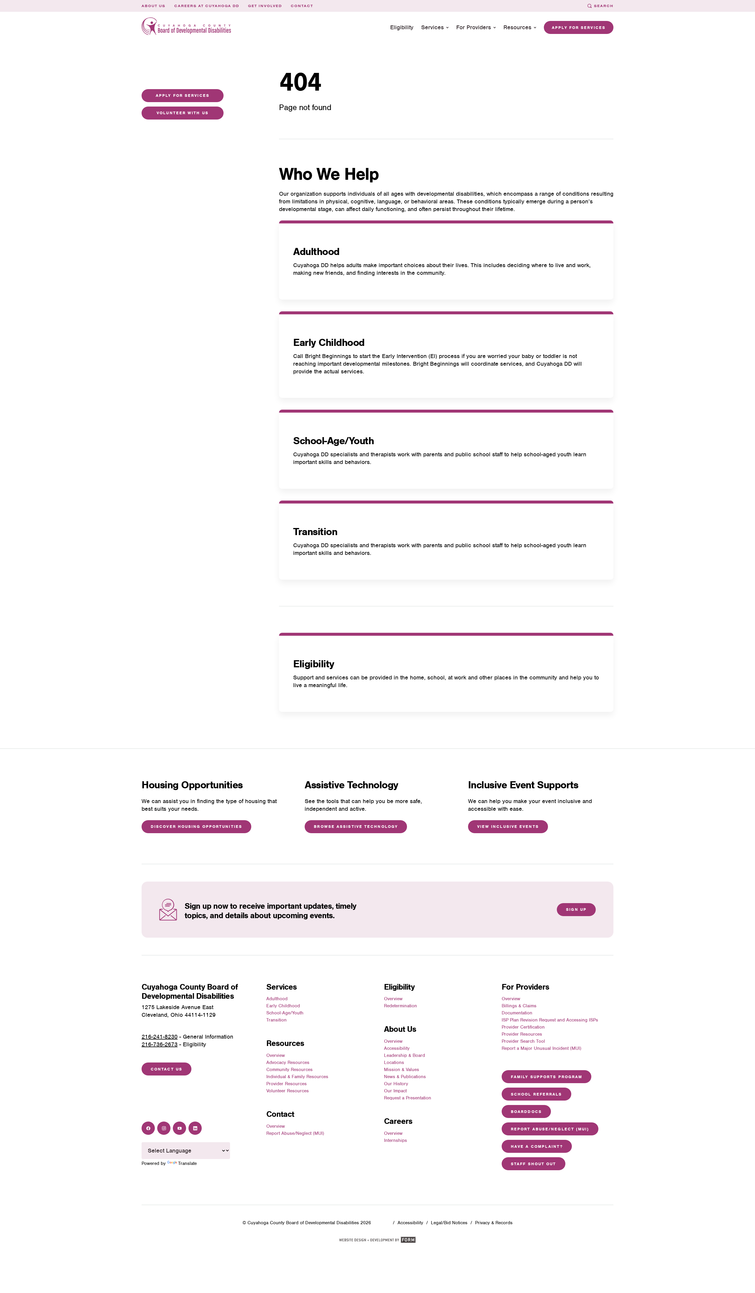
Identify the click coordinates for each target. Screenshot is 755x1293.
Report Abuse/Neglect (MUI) (295, 1133)
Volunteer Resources (287, 1091)
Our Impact (395, 1091)
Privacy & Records (494, 1223)
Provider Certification (523, 1027)
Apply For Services (182, 95)
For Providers (473, 27)
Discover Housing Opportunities (196, 826)
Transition (315, 531)
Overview (275, 1055)
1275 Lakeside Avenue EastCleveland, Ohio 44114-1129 (179, 1011)
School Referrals (536, 1094)
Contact (302, 6)
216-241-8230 (160, 1036)
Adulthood (316, 251)
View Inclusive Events (508, 826)
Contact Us (166, 1069)
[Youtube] (179, 1128)
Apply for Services (578, 27)
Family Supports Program (546, 1076)
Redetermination (400, 1006)
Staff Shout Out (533, 1163)
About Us (153, 6)
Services (432, 27)
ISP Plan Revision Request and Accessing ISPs (550, 1020)
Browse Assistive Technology (356, 826)
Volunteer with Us (183, 112)
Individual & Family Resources (297, 1077)
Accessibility (397, 1048)
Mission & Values (401, 1070)
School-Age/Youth (333, 440)
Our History (396, 1084)
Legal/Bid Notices (449, 1223)
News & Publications (405, 1077)
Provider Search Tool (523, 1041)
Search (603, 6)
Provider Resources (286, 1084)
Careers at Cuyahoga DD (206, 6)
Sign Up (576, 909)
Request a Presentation (407, 1098)
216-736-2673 (160, 1044)
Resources (517, 27)
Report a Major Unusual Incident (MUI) (541, 1048)
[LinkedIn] (195, 1128)
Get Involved (265, 6)
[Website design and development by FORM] (377, 1242)
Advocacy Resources (287, 1062)
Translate (187, 1163)
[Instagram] (163, 1128)
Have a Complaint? (537, 1146)
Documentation (517, 1013)
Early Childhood (329, 342)
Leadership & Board (404, 1055)
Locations (394, 1062)
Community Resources (289, 1070)
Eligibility (401, 27)
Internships (395, 1140)
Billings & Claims (519, 1006)
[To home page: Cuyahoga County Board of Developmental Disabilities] (186, 27)
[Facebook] (148, 1128)
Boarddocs (526, 1111)
